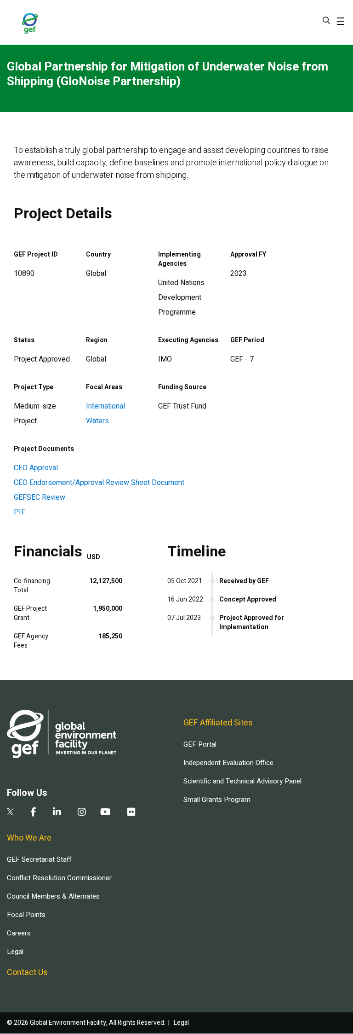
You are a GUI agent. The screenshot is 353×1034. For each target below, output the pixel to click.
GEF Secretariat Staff (39, 859)
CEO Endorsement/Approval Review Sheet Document (99, 482)
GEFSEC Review (39, 497)
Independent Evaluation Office (228, 763)
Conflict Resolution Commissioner (59, 878)
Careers (19, 933)
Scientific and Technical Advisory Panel (242, 781)
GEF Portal (199, 744)
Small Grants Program (217, 799)
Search (326, 20)
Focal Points (26, 915)
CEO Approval (36, 467)
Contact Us (27, 972)
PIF (19, 512)
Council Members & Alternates (53, 896)
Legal (15, 951)
